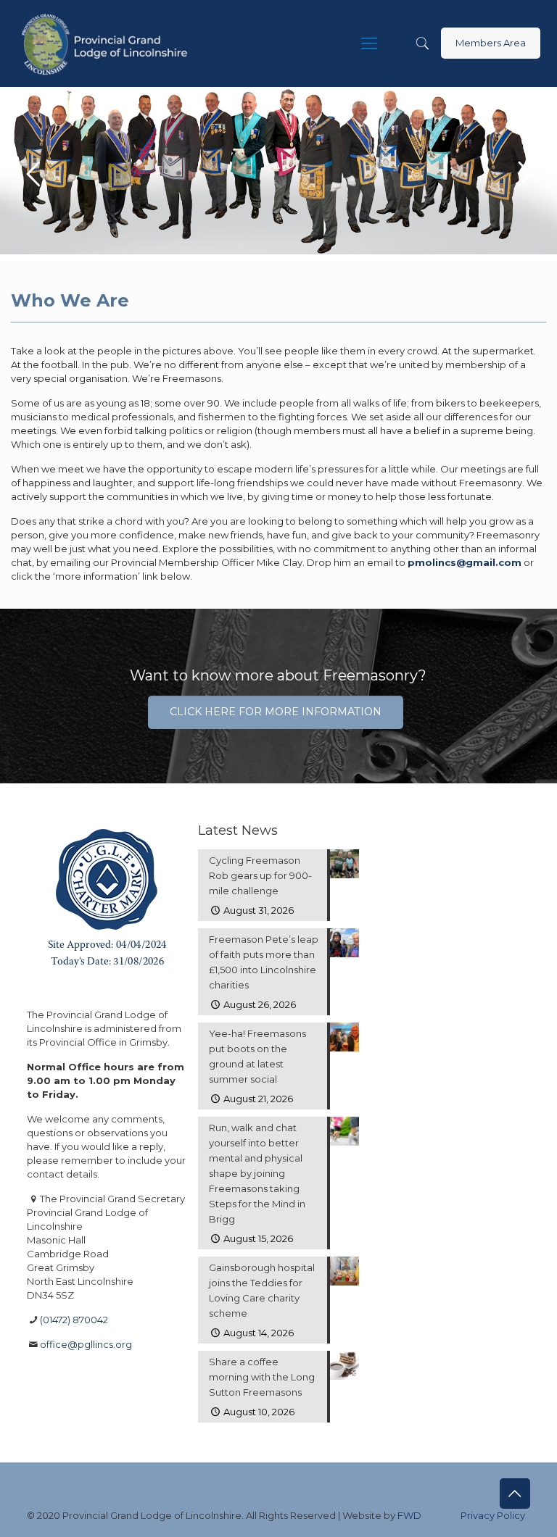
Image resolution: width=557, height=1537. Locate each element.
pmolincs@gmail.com (464, 562)
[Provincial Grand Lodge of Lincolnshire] (107, 43)
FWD (409, 1515)
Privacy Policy (493, 1515)
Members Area (490, 43)
